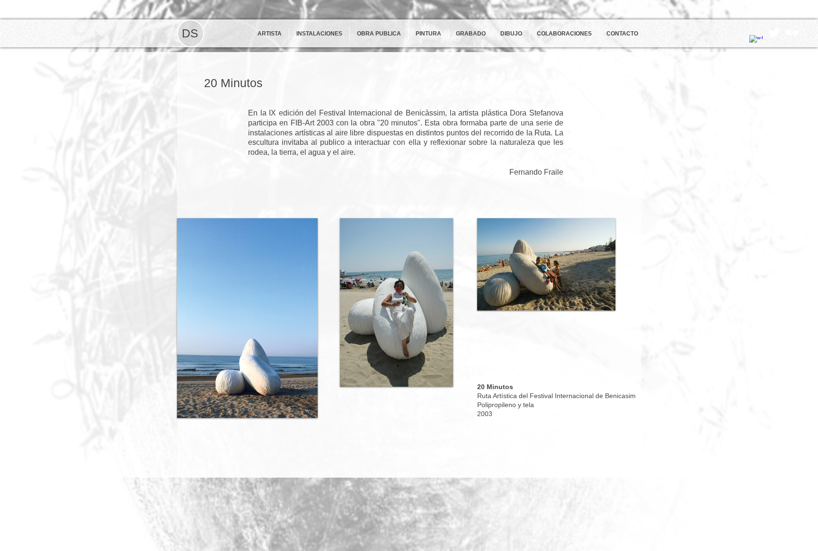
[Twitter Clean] (774, 32)
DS (190, 33)
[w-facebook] (756, 41)
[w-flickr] (792, 32)
